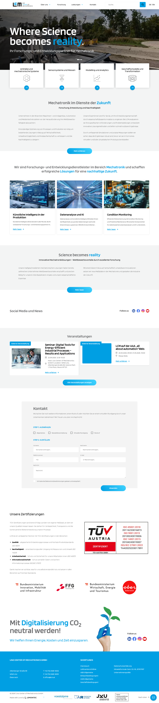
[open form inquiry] (153, 697)
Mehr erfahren (79, 151)
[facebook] (138, 310)
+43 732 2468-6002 (52, 671)
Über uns (44, 5)
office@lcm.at (50, 677)
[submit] (143, 4)
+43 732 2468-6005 (52, 674)
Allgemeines (41, 433)
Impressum (84, 666)
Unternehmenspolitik (122, 672)
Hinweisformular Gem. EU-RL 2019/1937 (129, 669)
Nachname (83, 445)
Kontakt (93, 5)
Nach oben (142, 697)
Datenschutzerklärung (123, 666)
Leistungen (75, 5)
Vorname (36, 445)
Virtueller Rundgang (81, 433)
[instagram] (143, 310)
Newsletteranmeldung (59, 433)
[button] (77, 59)
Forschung (61, 5)
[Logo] (23, 3)
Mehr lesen (17, 229)
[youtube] (147, 310)
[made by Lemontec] (31, 697)
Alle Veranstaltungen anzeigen (79, 382)
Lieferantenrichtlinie (88, 669)
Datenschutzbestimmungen (54, 481)
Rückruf (97, 433)
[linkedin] (133, 310)
